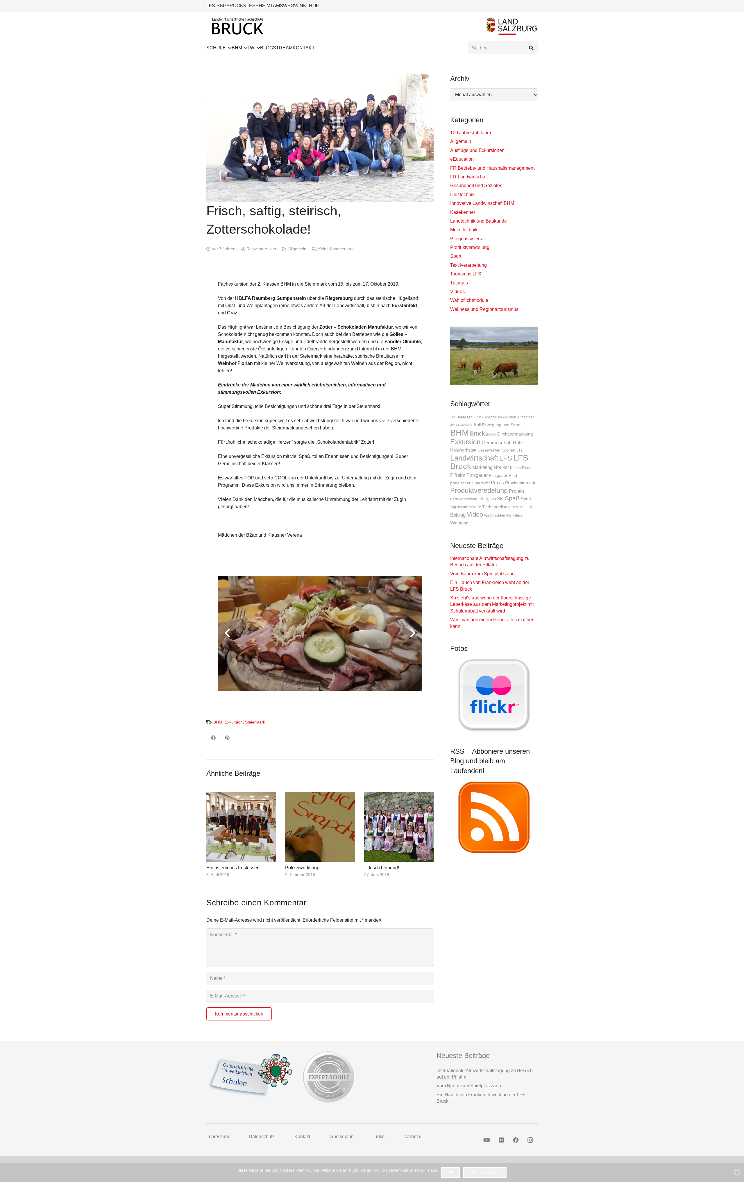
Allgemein (297, 248)
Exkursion (234, 722)
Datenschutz (262, 1136)
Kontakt (302, 1136)
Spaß (512, 498)
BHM (217, 722)
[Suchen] (531, 48)
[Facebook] (516, 1140)
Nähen (515, 468)
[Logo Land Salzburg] (512, 26)
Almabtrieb (525, 417)
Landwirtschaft (474, 458)
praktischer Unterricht (470, 483)
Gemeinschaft (497, 442)
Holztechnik (462, 194)
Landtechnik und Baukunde (478, 221)
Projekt (516, 491)
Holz (518, 442)
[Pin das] (227, 737)
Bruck (477, 433)
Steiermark (255, 722)
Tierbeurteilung (496, 507)
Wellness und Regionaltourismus (484, 309)
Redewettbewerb (463, 499)
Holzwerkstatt (463, 450)
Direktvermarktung (515, 434)
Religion (487, 499)
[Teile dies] (213, 737)
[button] (229, 48)
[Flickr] (501, 1140)
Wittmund (459, 523)
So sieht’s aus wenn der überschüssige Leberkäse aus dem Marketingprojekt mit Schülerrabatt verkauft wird (492, 604)
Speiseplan (342, 1136)
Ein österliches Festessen (233, 867)
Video (475, 514)
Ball (477, 424)
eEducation (462, 159)
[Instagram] (530, 1140)
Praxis (497, 482)
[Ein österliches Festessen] (241, 796)
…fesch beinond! (381, 867)
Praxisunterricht (520, 483)
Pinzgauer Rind (503, 475)
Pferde (527, 468)
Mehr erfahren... (485, 1172)
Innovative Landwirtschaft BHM (482, 203)
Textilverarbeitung (468, 265)
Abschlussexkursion (500, 417)
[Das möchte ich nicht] (737, 1172)
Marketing (482, 467)
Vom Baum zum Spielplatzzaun (482, 573)
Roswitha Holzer (261, 248)
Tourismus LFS (465, 273)
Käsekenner (462, 212)
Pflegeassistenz (466, 238)
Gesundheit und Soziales (476, 185)
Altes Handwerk (461, 425)
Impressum (217, 1136)
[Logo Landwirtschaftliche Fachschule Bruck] (237, 26)
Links (378, 1136)
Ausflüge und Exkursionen (477, 150)
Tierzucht (518, 507)
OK (450, 1172)
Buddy (491, 434)
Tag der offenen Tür (465, 507)
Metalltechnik (463, 229)
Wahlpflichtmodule (469, 300)
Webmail (413, 1136)
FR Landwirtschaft (469, 176)
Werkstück (514, 515)
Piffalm (457, 475)
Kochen (508, 450)
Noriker (501, 467)
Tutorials (459, 282)
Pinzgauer (477, 475)
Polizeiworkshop (302, 867)
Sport (455, 256)
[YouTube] (487, 1140)
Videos (457, 291)
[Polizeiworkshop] (320, 796)
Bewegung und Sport (501, 425)
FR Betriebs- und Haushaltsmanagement (492, 168)
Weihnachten (494, 515)
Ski (500, 498)
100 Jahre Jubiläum (470, 132)
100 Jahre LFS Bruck (466, 417)
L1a (519, 450)
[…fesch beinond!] (399, 796)
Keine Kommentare (336, 248)
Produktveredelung (469, 247)
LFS (505, 458)
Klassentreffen (488, 450)
